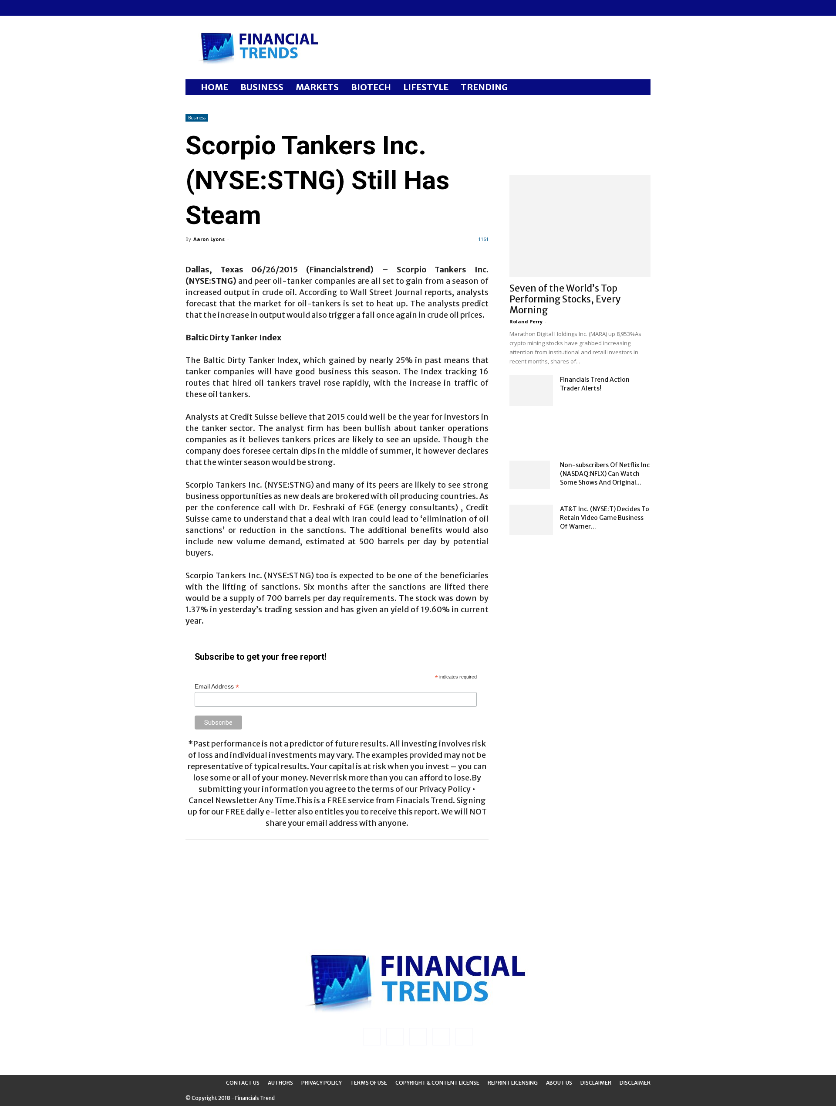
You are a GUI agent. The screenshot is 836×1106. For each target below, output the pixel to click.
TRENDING (484, 86)
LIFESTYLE (425, 86)
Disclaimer (595, 1082)
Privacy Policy (321, 1082)
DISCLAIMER (635, 1082)
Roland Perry (526, 321)
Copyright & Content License (437, 1082)
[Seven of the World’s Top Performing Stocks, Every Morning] (580, 226)
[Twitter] (235, 8)
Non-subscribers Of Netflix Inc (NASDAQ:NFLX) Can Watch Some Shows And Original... (605, 473)
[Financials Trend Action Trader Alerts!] (531, 390)
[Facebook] (192, 8)
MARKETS (317, 86)
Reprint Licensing (513, 1082)
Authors (280, 1082)
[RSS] (220, 8)
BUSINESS (261, 86)
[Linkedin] (206, 8)
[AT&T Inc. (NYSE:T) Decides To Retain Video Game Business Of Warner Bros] (531, 520)
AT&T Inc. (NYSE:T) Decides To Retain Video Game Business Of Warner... (604, 517)
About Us (559, 1082)
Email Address (217, 686)
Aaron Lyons (209, 239)
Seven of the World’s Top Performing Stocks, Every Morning (565, 299)
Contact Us (243, 1082)
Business (197, 118)
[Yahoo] (249, 8)
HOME (214, 86)
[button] (640, 88)
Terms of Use (368, 1082)
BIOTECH (371, 86)
